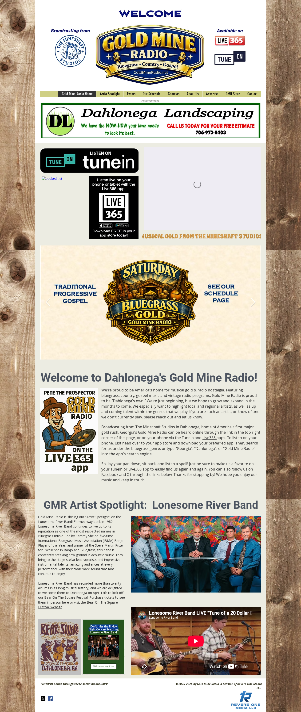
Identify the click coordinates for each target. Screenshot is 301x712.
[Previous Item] (48, 302)
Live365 (209, 437)
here (65, 602)
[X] (43, 698)
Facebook (109, 474)
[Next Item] (253, 302)
